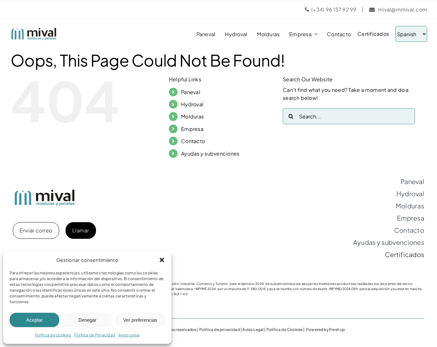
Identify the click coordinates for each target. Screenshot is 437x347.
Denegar (87, 320)
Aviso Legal (129, 335)
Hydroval (192, 104)
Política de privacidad (219, 329)
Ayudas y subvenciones (210, 153)
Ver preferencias (140, 320)
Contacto (193, 141)
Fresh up (337, 329)
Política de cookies (53, 335)
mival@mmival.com (402, 9)
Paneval (190, 92)
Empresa (192, 128)
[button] (162, 260)
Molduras (192, 116)
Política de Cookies (284, 329)
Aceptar (34, 320)
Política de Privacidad (94, 335)
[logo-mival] (34, 30)
